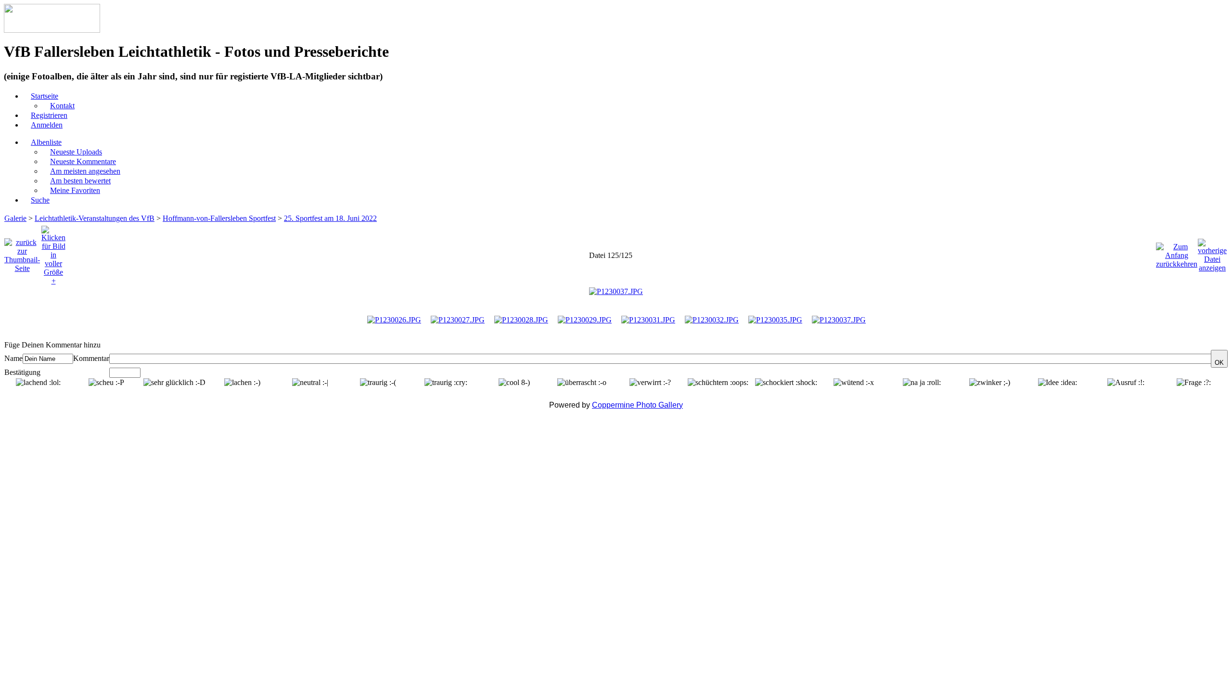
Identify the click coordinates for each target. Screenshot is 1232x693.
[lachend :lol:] (38, 382)
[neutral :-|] (310, 382)
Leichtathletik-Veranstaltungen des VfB (94, 218)
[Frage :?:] (1194, 382)
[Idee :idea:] (1057, 382)
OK (1219, 362)
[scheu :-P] (106, 382)
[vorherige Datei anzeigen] (1212, 253)
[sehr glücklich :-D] (174, 382)
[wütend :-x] (854, 382)
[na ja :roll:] (922, 382)
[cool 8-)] (514, 382)
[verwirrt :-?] (650, 382)
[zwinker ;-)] (989, 382)
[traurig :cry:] (445, 382)
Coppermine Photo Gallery (637, 405)
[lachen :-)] (242, 382)
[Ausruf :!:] (1125, 382)
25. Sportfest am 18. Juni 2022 (330, 218)
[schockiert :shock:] (786, 382)
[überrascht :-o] (581, 382)
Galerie (15, 218)
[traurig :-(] (378, 382)
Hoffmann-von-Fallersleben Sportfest (219, 218)
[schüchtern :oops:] (718, 382)
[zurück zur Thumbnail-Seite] (22, 253)
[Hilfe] (106, 345)
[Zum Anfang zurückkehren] (1176, 253)
